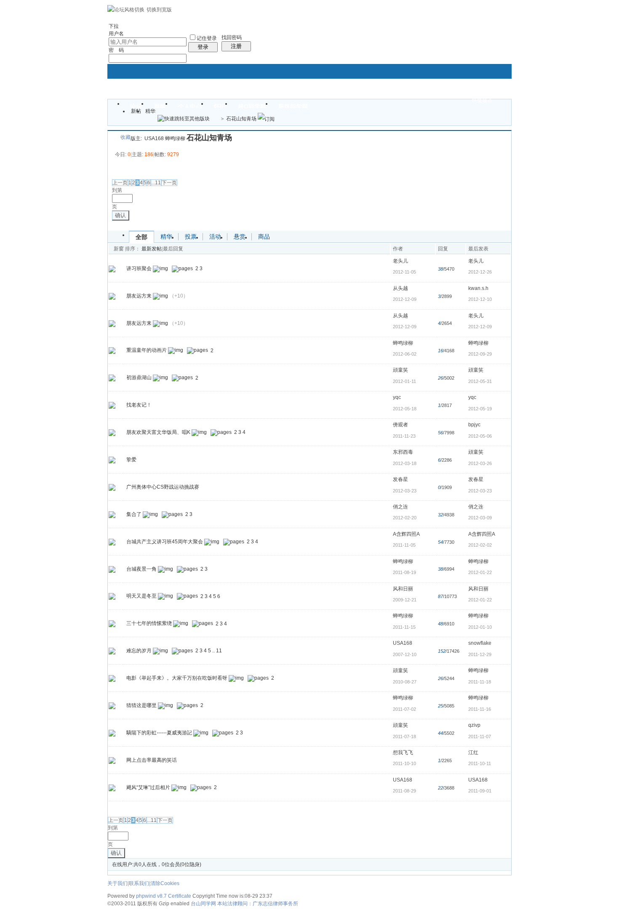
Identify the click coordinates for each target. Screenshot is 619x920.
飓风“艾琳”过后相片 (148, 787)
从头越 (400, 288)
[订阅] (266, 119)
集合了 (133, 514)
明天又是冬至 (141, 596)
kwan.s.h (478, 288)
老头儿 (400, 261)
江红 (473, 752)
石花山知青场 (241, 119)
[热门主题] (112, 268)
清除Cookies (164, 883)
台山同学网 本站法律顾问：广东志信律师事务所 (244, 904)
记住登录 (207, 38)
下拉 (114, 26)
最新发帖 (151, 249)
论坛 (136, 106)
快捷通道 (482, 100)
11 (219, 651)
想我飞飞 (403, 752)
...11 (156, 183)
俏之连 (400, 507)
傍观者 (400, 425)
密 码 (116, 50)
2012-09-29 (480, 353)
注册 (236, 46)
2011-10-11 (479, 763)
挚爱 (131, 460)
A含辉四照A (406, 534)
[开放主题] (112, 296)
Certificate (179, 896)
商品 (264, 236)
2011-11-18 (479, 681)
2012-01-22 (480, 572)
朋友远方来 (139, 296)
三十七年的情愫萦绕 (149, 624)
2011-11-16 (479, 709)
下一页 (169, 183)
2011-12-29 (479, 654)
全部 (141, 237)
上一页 (120, 183)
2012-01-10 (480, 627)
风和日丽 (403, 589)
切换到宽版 (159, 10)
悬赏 (239, 236)
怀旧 (220, 106)
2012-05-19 (480, 408)
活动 (215, 236)
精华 (150, 111)
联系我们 (139, 883)
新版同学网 (293, 106)
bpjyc (474, 425)
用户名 (116, 34)
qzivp (474, 725)
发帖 (118, 171)
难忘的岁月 (139, 651)
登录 (202, 47)
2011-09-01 (479, 790)
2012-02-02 (480, 545)
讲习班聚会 (139, 268)
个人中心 (190, 106)
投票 (191, 236)
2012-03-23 (480, 490)
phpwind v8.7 (151, 896)
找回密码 (231, 37)
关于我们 (117, 883)
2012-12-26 (480, 271)
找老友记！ (139, 405)
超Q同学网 (252, 106)
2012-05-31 (480, 381)
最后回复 (173, 249)
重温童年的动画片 (146, 351)
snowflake (479, 643)
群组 (160, 106)
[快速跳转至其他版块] (183, 118)
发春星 (400, 479)
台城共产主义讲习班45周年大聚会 (164, 542)
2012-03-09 (480, 517)
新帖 (136, 111)
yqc (397, 397)
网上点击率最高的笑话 (151, 760)
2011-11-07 (479, 736)
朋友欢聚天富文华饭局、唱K (158, 432)
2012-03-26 (480, 463)
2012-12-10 (480, 299)
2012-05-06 (480, 436)
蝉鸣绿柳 (175, 138)
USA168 (154, 138)
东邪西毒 (403, 452)
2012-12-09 (480, 326)
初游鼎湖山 (139, 378)
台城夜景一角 (141, 569)
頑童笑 (400, 370)
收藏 (125, 137)
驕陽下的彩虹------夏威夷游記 (159, 733)
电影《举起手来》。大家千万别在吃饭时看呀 (176, 678)
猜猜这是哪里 (141, 705)
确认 (120, 215)
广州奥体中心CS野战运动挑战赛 (162, 487)
